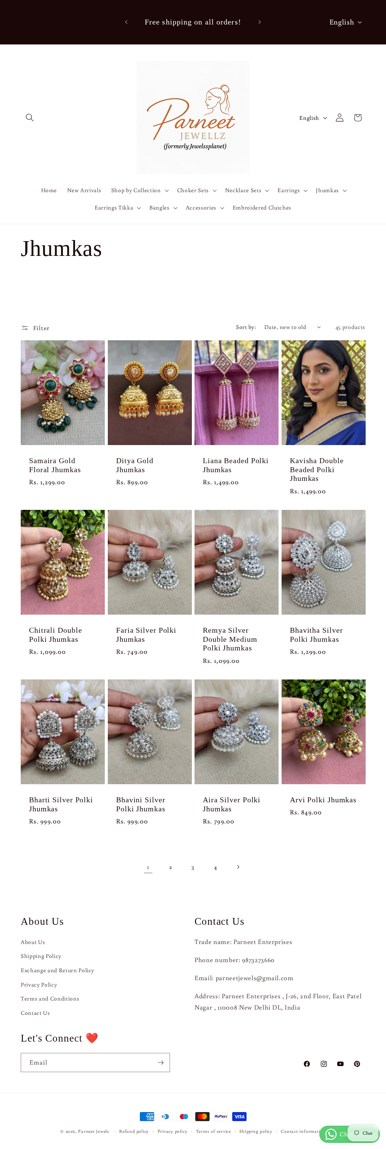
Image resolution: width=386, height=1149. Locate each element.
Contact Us (35, 1012)
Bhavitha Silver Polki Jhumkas (316, 634)
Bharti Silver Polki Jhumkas (61, 804)
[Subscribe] (161, 1063)
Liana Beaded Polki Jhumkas (236, 465)
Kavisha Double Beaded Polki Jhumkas (317, 470)
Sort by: (246, 326)
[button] (30, 118)
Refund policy (134, 1131)
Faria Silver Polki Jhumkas (146, 634)
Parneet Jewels (93, 1131)
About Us (33, 942)
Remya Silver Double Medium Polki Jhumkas (230, 639)
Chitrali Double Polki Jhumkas (55, 634)
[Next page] (238, 867)
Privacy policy (173, 1131)
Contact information (303, 1131)
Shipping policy (256, 1131)
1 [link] (148, 866)
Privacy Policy (39, 984)
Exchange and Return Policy (57, 970)
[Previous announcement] (126, 22)
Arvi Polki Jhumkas (323, 800)
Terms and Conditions (50, 998)
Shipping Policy (41, 955)
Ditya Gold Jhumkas (134, 465)
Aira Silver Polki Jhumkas (231, 804)
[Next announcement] (259, 22)
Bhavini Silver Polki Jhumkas (140, 804)
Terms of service (213, 1131)
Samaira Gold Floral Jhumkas (55, 465)
